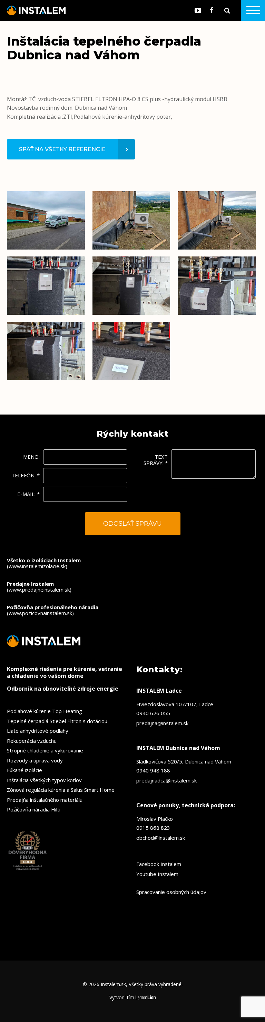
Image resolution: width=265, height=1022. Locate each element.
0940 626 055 (153, 713)
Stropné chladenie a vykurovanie (45, 750)
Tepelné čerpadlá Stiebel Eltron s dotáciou (57, 721)
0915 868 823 (153, 827)
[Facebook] (211, 10)
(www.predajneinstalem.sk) (39, 586)
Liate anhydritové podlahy (37, 730)
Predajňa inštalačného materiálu (44, 799)
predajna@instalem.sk (162, 723)
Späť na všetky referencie (62, 149)
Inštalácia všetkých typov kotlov (44, 780)
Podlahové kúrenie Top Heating (44, 711)
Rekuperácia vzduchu (32, 740)
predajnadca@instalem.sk (166, 780)
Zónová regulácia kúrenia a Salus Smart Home (61, 789)
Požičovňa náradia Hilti (33, 809)
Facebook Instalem (158, 863)
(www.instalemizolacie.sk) (44, 563)
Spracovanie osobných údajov (171, 891)
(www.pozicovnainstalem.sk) (52, 610)
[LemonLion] (146, 997)
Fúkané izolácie (24, 770)
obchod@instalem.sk (160, 837)
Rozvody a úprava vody (35, 760)
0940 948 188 (153, 770)
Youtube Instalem (157, 873)
